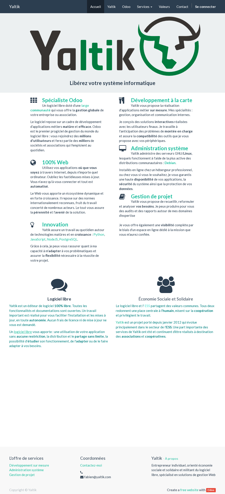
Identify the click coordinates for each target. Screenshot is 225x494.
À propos (171, 458)
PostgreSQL (68, 239)
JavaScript (37, 239)
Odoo (210, 490)
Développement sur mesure (29, 465)
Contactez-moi (91, 465)
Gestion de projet (22, 475)
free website (189, 490)
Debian (170, 163)
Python (98, 234)
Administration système (26, 470)
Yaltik (14, 6)
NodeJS (52, 239)
